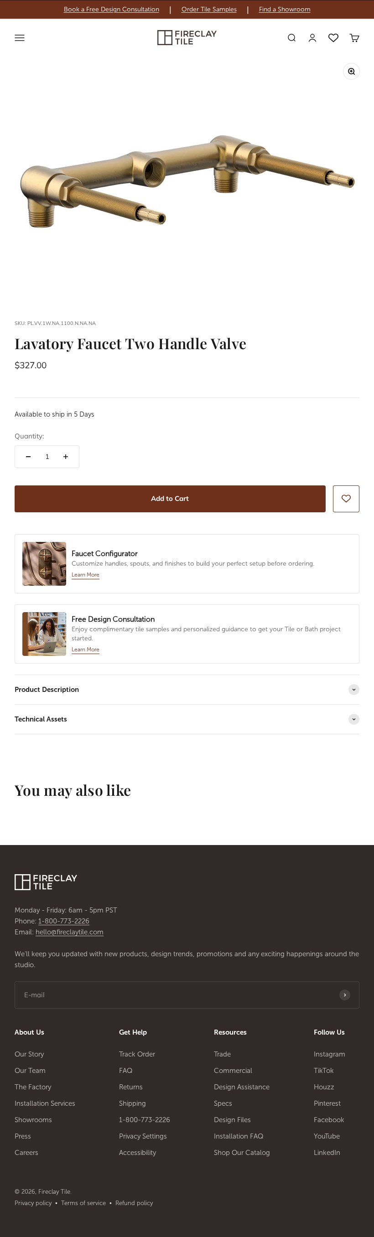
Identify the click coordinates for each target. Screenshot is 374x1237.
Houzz (324, 1087)
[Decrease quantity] (28, 457)
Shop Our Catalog (242, 1153)
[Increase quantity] (65, 457)
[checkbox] (346, 498)
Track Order (137, 1054)
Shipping (132, 1103)
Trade (222, 1054)
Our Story (29, 1054)
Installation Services (45, 1103)
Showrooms (33, 1120)
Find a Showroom (285, 9)
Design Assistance (242, 1087)
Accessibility (137, 1153)
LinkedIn (327, 1153)
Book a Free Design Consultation (111, 9)
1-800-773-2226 (63, 921)
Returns (131, 1087)
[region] (187, 9)
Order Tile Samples (209, 9)
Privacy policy (33, 1203)
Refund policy (134, 1203)
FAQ (126, 1071)
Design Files (232, 1120)
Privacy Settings (143, 1136)
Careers (26, 1153)
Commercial (233, 1071)
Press (23, 1136)
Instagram (329, 1054)
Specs (223, 1103)
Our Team (30, 1071)
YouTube (327, 1136)
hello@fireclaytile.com (70, 932)
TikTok (324, 1071)
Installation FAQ (239, 1136)
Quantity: (29, 436)
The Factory (33, 1087)
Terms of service (83, 1203)
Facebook (329, 1120)
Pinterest (327, 1103)
